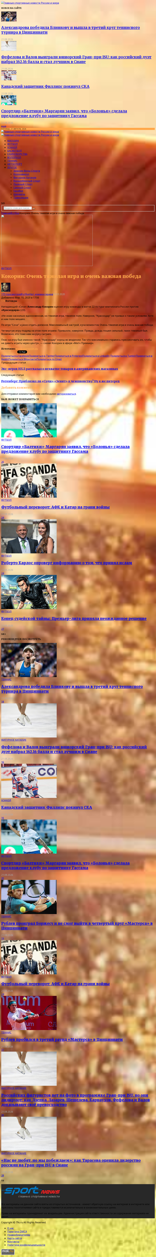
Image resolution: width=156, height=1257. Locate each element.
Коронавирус (21, 174)
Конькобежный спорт (26, 180)
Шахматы (19, 194)
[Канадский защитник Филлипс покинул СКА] (8, 79)
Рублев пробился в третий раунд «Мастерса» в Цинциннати (62, 1039)
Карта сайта (14, 1238)
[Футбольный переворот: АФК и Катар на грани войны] (29, 496)
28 (2, 1175)
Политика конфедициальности (26, 1245)
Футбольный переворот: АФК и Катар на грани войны (55, 507)
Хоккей (12, 147)
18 (2, 701)
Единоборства (17, 154)
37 (2, 1050)
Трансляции (20, 197)
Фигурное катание (24, 177)
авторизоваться (66, 393)
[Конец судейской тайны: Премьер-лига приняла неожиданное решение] (29, 608)
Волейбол (14, 157)
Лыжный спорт (23, 184)
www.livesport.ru (27, 348)
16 (2, 762)
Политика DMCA (17, 1231)
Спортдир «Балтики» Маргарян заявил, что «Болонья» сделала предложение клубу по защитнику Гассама (64, 113)
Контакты (13, 1241)
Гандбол (18, 190)
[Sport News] (30, 3)
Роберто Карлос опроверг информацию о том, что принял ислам (66, 562)
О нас (10, 1228)
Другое (12, 167)
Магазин (13, 140)
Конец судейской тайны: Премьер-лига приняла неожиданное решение (74, 618)
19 (2, 938)
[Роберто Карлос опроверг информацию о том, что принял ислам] (29, 552)
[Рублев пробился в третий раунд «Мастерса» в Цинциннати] (29, 1029)
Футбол (12, 144)
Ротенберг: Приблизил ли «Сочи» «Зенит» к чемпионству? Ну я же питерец (60, 381)
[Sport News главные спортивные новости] (31, 1198)
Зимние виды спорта (26, 170)
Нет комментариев (41, 294)
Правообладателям (18, 1235)
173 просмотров (11, 294)
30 (2, 1115)
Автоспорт (14, 164)
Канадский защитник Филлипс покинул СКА (45, 86)
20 (2, 461)
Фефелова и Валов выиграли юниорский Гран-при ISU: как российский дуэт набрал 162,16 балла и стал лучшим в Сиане (76, 59)
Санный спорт (22, 187)
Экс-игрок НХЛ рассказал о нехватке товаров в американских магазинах (59, 369)
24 (2, 517)
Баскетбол (14, 150)
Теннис (12, 160)
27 (2, 629)
